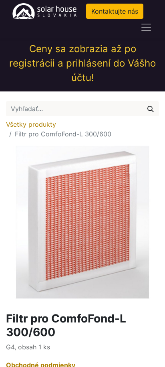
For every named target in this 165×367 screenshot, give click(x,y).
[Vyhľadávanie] (150, 108)
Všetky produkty (31, 124)
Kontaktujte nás (114, 11)
